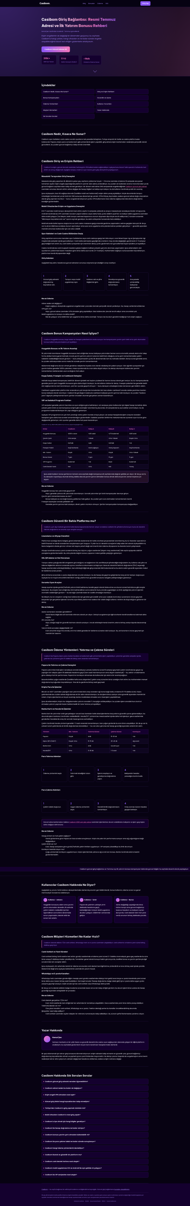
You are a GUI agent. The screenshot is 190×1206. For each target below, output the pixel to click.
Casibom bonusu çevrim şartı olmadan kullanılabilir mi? (67, 1135)
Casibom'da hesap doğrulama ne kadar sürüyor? (65, 1128)
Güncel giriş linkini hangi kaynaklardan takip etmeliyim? (67, 1101)
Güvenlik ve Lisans (104, 98)
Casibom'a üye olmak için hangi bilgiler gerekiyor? (65, 1121)
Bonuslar (91, 3)
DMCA (103, 1201)
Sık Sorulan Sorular (50, 116)
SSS (107, 3)
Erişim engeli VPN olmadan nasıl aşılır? (60, 1095)
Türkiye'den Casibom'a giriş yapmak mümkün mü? (65, 1108)
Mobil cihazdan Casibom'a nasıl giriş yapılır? (62, 1115)
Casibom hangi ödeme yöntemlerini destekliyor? (64, 1148)
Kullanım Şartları (79, 1201)
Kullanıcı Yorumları (104, 104)
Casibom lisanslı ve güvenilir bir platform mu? (63, 1155)
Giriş (84, 3)
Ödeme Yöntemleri (50, 104)
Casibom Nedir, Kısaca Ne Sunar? (56, 92)
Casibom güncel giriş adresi (136, 186)
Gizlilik (87, 1201)
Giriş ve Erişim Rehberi (105, 92)
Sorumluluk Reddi (95, 1201)
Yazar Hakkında (103, 110)
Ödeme (100, 3)
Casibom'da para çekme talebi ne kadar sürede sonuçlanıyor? (70, 1141)
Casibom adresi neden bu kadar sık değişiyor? (63, 1088)
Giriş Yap (145, 3)
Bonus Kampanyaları (51, 98)
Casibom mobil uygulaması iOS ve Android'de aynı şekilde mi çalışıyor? (73, 1168)
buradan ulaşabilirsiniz (121, 1189)
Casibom (45, 3)
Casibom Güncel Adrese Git (56, 49)
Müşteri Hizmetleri (50, 110)
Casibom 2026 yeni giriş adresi (80, 822)
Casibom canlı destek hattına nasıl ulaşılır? (62, 1161)
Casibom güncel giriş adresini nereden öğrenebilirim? (66, 1081)
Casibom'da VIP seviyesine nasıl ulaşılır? (61, 1175)
